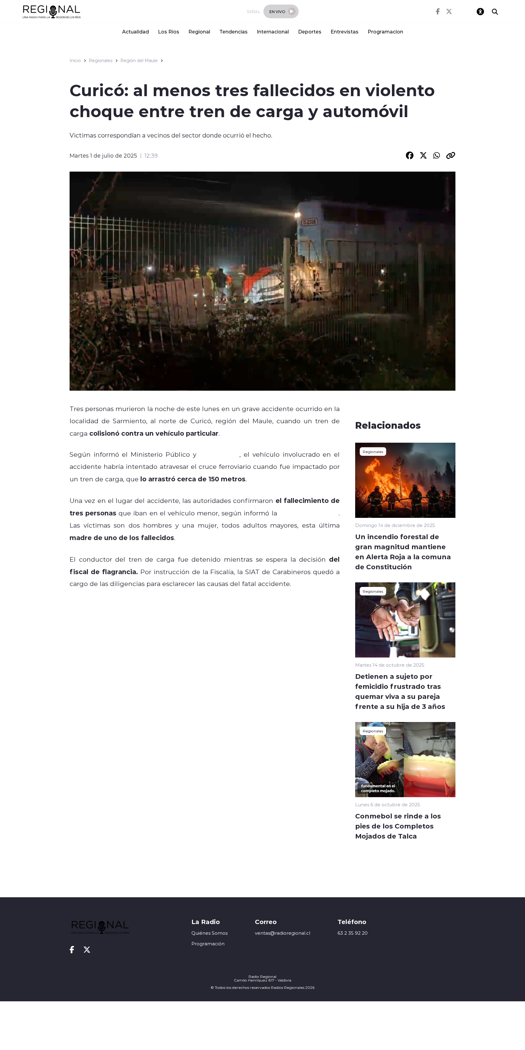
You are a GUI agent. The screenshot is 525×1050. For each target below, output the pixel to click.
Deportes (309, 31)
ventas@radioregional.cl (282, 933)
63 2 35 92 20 (353, 933)
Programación (208, 943)
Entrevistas (345, 31)
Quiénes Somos (209, 933)
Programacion (385, 31)
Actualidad (135, 31)
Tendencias (233, 31)
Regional (199, 31)
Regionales (100, 60)
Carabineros (219, 454)
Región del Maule (139, 60)
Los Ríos (168, 31)
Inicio (75, 60)
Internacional (273, 31)
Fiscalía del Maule (308, 513)
